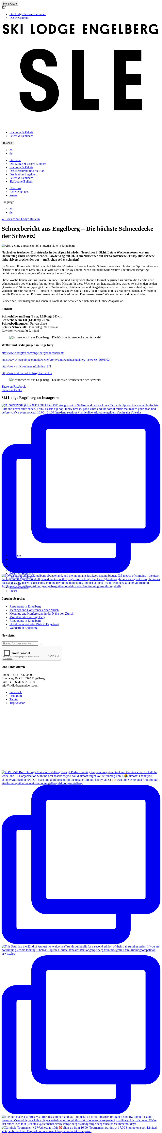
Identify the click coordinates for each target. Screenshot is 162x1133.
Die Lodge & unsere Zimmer (27, 14)
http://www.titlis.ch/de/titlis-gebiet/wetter (27, 373)
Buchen (7, 142)
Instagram (15, 695)
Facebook (15, 692)
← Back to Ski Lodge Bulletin (21, 219)
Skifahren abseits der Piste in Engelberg (34, 624)
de (10, 153)
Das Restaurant (18, 17)
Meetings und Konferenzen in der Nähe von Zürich (41, 613)
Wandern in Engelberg (23, 627)
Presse (13, 195)
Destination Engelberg (23, 174)
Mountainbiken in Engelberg (27, 617)
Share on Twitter (12, 390)
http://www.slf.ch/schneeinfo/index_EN (26, 366)
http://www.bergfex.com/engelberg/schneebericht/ (33, 353)
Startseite (15, 160)
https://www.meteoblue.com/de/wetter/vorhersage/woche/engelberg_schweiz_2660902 (56, 359)
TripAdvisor (17, 702)
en (10, 150)
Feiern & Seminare (21, 136)
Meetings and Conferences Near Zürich (34, 610)
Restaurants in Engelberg (25, 606)
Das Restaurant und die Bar (26, 170)
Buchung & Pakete (21, 132)
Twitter (13, 699)
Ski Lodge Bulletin (21, 181)
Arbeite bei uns (18, 191)
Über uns (15, 188)
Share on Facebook (14, 386)
